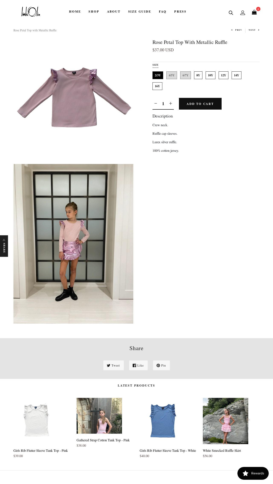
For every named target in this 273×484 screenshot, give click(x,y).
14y (236, 75)
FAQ (163, 11)
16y (157, 86)
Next (252, 30)
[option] (41, 430)
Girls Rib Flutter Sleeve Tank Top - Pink (40, 450)
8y (198, 75)
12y (223, 75)
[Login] (242, 12)
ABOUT (114, 11)
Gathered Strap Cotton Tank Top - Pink (103, 440)
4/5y (172, 75)
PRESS (180, 11)
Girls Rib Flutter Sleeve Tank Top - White (168, 450)
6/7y (186, 75)
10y (210, 75)
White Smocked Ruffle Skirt (222, 450)
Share (4, 248)
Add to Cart (200, 103)
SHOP (94, 11)
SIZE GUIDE (139, 11)
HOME (75, 11)
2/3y (158, 75)
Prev (238, 30)
